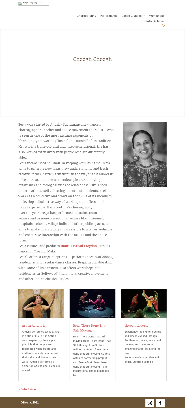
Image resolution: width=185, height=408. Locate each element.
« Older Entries (27, 389)
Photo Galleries (154, 21)
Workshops (157, 16)
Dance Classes (131, 16)
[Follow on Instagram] (149, 403)
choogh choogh (136, 325)
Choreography (86, 16)
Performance (108, 16)
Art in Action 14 (33, 325)
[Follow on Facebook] (160, 403)
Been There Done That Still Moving (90, 328)
